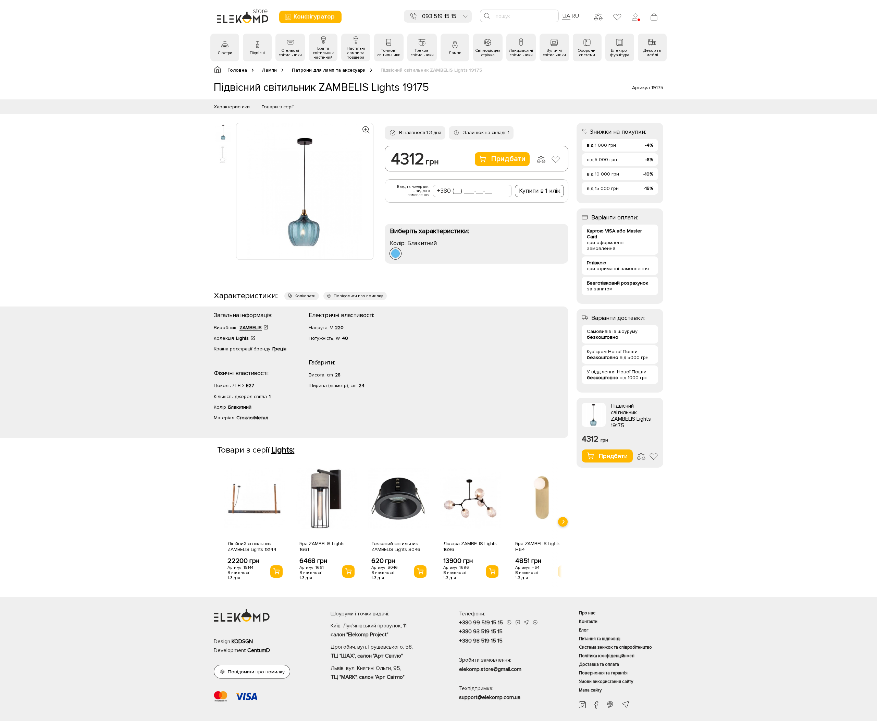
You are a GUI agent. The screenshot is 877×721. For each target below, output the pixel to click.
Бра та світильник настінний (323, 53)
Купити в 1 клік (539, 190)
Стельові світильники (290, 53)
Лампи (454, 53)
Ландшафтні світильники (521, 53)
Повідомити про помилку (358, 296)
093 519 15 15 (439, 16)
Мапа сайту (590, 690)
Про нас (587, 613)
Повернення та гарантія (603, 673)
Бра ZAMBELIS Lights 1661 (321, 546)
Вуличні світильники (554, 53)
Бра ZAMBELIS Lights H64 (537, 546)
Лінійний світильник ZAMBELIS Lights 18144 (251, 546)
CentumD (258, 650)
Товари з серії (277, 107)
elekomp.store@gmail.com (490, 669)
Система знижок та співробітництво (615, 647)
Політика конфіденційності (606, 656)
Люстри (225, 53)
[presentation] (563, 522)
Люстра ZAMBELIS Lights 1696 (470, 546)
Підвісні (257, 53)
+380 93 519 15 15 (481, 631)
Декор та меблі (652, 53)
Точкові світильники (388, 53)
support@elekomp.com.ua (489, 697)
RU (575, 16)
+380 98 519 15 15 (481, 640)
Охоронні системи (587, 53)
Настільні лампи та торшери (356, 53)
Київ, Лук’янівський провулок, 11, (369, 630)
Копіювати (305, 296)
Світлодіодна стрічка (488, 53)
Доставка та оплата (599, 664)
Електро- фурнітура (619, 53)
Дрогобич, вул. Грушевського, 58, (372, 651)
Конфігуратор (314, 16)
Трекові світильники (422, 53)
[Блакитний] (395, 253)
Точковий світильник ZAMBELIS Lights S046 (395, 546)
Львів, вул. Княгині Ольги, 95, (368, 673)
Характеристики (232, 107)
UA (566, 16)
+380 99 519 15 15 (481, 622)
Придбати (508, 159)
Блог (584, 630)
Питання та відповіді (599, 638)
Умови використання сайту (606, 681)
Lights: (282, 450)
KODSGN (242, 641)
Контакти (588, 621)
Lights (242, 338)
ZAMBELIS (250, 328)
